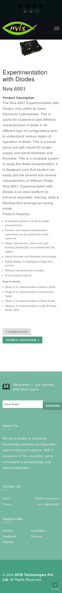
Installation (38, 530)
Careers (36, 536)
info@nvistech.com (47, 498)
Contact (8, 530)
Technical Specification (21, 340)
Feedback (9, 536)
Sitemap (8, 542)
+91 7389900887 (48, 504)
